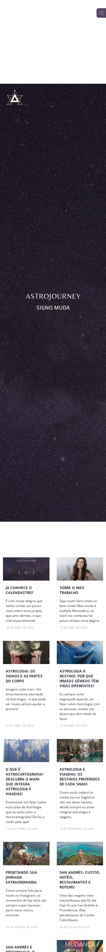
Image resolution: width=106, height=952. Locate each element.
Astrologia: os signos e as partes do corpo (24, 677)
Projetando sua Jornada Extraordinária (21, 878)
